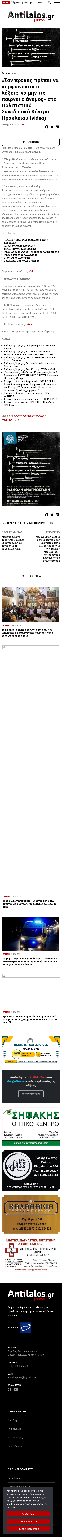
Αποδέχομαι (28, 1514)
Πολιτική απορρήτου (28, 1528)
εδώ (31, 271)
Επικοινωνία (14, 1428)
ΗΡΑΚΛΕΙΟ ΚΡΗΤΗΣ (16, 523)
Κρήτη (14, 73)
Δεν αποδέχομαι (28, 1521)
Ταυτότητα (13, 1420)
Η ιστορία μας (15, 1437)
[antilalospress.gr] (31, 16)
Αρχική (5, 73)
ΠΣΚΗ (51, 523)
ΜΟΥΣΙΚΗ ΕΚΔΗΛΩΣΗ (37, 523)
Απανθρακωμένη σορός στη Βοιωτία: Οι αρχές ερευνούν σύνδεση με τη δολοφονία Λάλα (13, 543)
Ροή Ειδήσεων (15, 1446)
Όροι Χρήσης (15, 1478)
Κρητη (24, 125)
